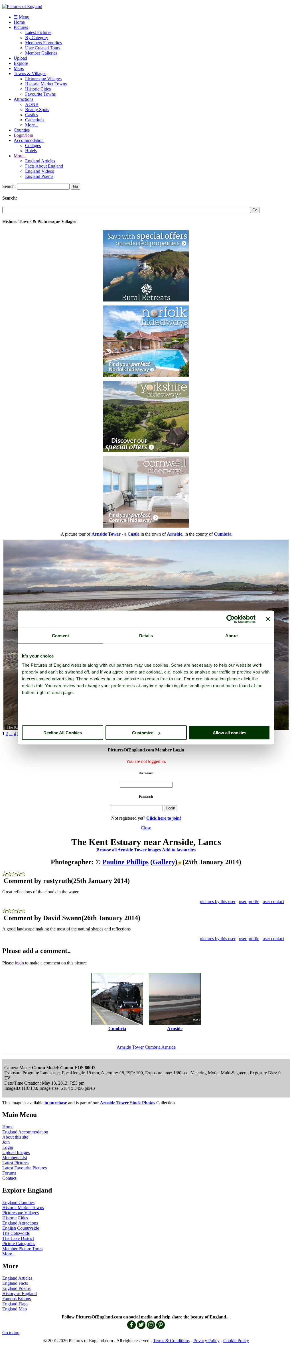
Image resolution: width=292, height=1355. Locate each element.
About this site (15, 1137)
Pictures (21, 27)
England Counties (18, 1202)
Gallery (164, 862)
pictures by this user (218, 901)
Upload (20, 58)
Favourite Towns (40, 94)
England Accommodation (25, 1131)
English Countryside (20, 1228)
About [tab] (231, 635)
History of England (19, 1293)
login (19, 962)
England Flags (15, 1303)
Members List (14, 1157)
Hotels (31, 150)
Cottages (33, 145)
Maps (19, 68)
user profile (249, 901)
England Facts (15, 1283)
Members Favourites (43, 42)
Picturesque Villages (43, 78)
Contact (9, 1178)
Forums (9, 1173)
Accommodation (29, 140)
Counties (22, 130)
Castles (31, 114)
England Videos (39, 171)
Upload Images (16, 1152)
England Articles (40, 160)
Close (146, 827)
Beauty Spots (37, 109)
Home (19, 22)
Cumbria (153, 1047)
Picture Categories (18, 1243)
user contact (273, 901)
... (11, 733)
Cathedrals (34, 119)
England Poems (39, 176)
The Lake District (18, 1238)
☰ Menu (21, 17)
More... (31, 124)
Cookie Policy (236, 1340)
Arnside (168, 1047)
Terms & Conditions (171, 1340)
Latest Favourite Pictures (24, 1167)
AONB (31, 104)
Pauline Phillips (125, 862)
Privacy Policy (206, 1340)
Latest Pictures (38, 32)
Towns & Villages (30, 73)
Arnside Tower (130, 1047)
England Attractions (20, 1223)
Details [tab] (146, 635)
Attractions (23, 99)
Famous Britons (16, 1298)
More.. (20, 155)
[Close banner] (268, 619)
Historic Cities (38, 89)
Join (6, 1142)
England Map (14, 1308)
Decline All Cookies (62, 732)
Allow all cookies (229, 732)
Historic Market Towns (46, 83)
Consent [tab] (60, 635)
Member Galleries (41, 53)
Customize (142, 732)
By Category (36, 37)
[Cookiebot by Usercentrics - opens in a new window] (231, 619)
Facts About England (44, 166)
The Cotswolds (16, 1233)
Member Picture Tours (22, 1248)
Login (7, 1147)
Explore (21, 63)
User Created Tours (42, 47)
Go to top (10, 1332)
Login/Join (23, 135)
